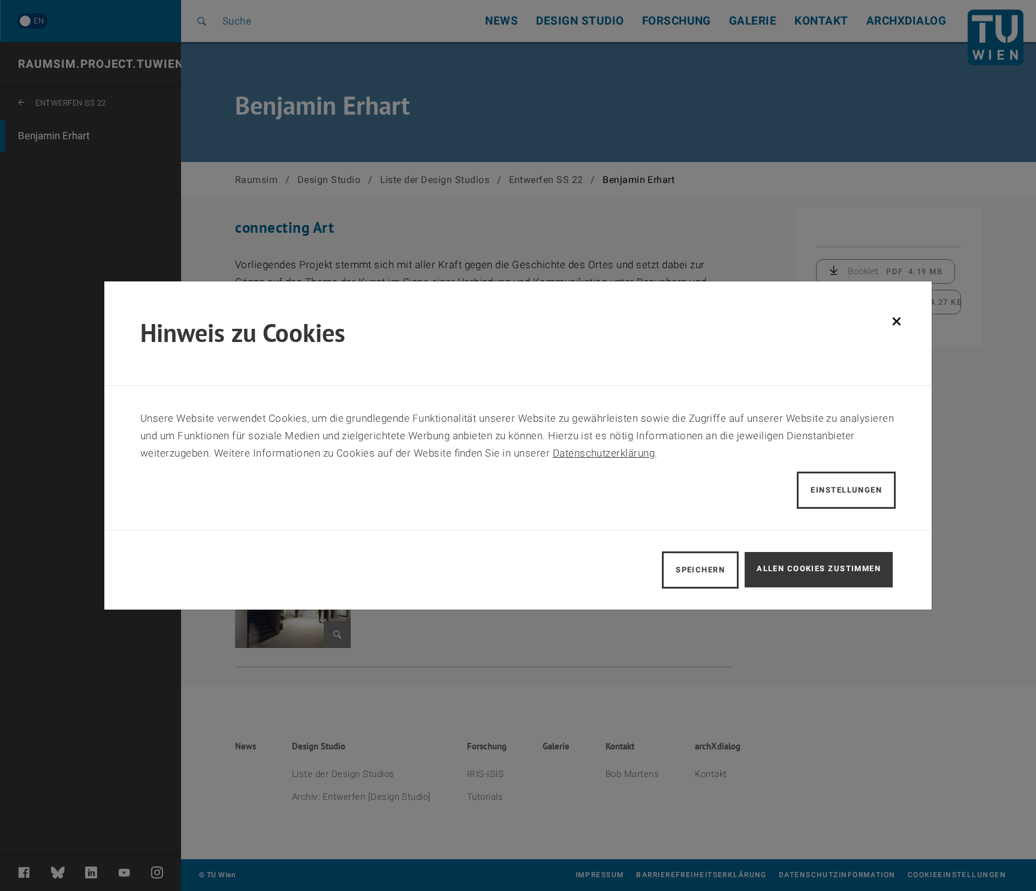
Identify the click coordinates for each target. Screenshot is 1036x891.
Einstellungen (846, 489)
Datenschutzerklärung (604, 453)
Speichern (700, 569)
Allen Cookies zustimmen (819, 568)
